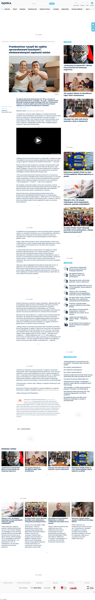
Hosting (87, 583)
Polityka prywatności (23, 583)
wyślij (28, 107)
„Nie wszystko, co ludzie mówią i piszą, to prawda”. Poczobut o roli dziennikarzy (77, 388)
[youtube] (93, 29)
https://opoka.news (28, 401)
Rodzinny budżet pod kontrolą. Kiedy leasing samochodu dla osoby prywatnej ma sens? (78, 375)
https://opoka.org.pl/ (49, 399)
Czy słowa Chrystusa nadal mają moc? (76, 379)
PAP (6, 108)
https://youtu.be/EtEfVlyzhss (35, 111)
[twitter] (93, 27)
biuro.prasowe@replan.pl (50, 390)
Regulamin (40, 583)
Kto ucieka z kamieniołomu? (73, 367)
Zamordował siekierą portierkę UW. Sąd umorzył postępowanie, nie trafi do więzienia (77, 393)
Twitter (21, 107)
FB (17, 107)
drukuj (24, 107)
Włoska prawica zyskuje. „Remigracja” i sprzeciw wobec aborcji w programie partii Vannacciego (77, 383)
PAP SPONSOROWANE (25, 429)
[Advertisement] (47, 23)
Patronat (71, 583)
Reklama (55, 583)
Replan (43, 335)
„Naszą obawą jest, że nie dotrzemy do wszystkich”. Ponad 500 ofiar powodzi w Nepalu (77, 363)
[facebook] (93, 24)
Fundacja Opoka (8, 583)
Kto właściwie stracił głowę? (73, 370)
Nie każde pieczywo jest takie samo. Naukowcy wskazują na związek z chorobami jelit (75, 398)
